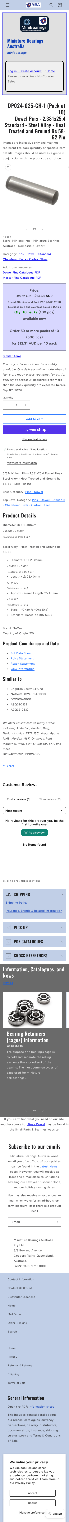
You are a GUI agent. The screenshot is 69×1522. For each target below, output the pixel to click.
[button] (7, 5)
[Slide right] (43, 229)
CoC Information (22, 669)
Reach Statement (23, 663)
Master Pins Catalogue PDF (22, 277)
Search (12, 1331)
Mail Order (14, 1314)
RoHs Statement (22, 658)
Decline (32, 1503)
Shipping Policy (17, 902)
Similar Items (12, 356)
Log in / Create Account (25, 71)
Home (51, 71)
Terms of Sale (16, 1382)
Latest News (49, 1166)
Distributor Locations (21, 1297)
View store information (22, 463)
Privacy (12, 1356)
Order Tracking (17, 1323)
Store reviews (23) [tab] (50, 799)
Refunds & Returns (20, 1365)
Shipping (13, 1374)
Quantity (8, 397)
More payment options (34, 439)
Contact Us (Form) (20, 1288)
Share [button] (10, 765)
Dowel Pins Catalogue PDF (21, 272)
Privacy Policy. (25, 1483)
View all (8, 982)
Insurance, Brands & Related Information (34, 910)
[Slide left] (26, 229)
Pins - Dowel (34, 492)
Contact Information (21, 1279)
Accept (32, 1493)
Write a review (35, 832)
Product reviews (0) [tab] (18, 799)
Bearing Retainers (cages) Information (28, 1036)
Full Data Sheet (21, 653)
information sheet (41, 1406)
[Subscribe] (57, 1222)
